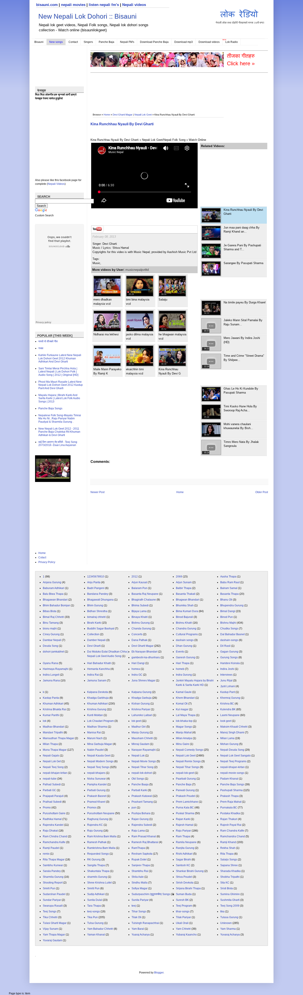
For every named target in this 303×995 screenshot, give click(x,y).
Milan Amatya (184, 738)
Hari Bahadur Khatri (99, 663)
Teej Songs (49, 911)
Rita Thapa (227, 853)
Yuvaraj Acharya (230, 934)
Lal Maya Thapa (185, 715)
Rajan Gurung (140, 819)
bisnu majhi (50, 628)
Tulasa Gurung (229, 917)
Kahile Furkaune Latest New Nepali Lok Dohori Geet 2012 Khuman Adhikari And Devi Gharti (59, 358)
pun (134, 807)
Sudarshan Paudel (54, 894)
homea (136, 669)
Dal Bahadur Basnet (232, 634)
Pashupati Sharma (231, 790)
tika (222, 911)
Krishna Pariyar (141, 709)
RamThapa (138, 848)
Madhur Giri (139, 726)
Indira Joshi (227, 669)
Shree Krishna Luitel (99, 882)
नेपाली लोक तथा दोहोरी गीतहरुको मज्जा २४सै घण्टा (240, 22)
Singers (88, 42)
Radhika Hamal (52, 819)
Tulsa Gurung (95, 923)
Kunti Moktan (95, 715)
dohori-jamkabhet (53, 651)
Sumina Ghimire (230, 894)
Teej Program (184, 905)
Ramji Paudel (51, 848)
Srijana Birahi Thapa (188, 888)
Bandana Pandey (97, 593)
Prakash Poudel (185, 796)
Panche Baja (106, 42)
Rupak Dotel (139, 859)
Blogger (158, 972)
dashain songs (185, 640)
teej (134, 905)
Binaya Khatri (140, 617)
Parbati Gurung (96, 790)
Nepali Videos (56, 183)
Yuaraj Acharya (141, 934)
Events (180, 651)
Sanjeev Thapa (141, 865)
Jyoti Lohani (227, 686)
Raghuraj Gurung (97, 819)
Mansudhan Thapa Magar (58, 738)
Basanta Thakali (185, 593)
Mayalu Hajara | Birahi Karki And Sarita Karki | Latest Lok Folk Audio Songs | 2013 (59, 398)
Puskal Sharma (185, 813)
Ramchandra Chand (232, 836)
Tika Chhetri (50, 917)
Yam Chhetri (183, 928)
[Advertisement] (171, 88)
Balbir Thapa (183, 588)
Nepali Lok (138, 755)
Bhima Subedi (140, 605)
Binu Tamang (51, 622)
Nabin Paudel (95, 749)
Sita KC (224, 882)
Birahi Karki (94, 622)
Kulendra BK (228, 709)
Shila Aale (138, 876)
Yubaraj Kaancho (186, 934)
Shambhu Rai (140, 871)
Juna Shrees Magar (143, 680)
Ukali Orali (182, 923)
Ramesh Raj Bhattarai (145, 842)
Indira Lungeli (51, 674)
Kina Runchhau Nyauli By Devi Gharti (122, 124)
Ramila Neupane (186, 842)
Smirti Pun (49, 888)
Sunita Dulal (94, 899)
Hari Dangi (138, 663)
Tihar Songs (139, 911)
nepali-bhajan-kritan (55, 772)
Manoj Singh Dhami (232, 732)
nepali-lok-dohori (142, 772)
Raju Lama (138, 830)
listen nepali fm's (104, 5)
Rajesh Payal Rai (230, 824)
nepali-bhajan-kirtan (232, 767)
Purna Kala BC (185, 807)
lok (44, 720)
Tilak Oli (136, 917)
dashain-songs (229, 640)
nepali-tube (50, 778)
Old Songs (138, 778)
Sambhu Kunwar (53, 865)
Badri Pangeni (95, 588)
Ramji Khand (228, 842)
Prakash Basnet (96, 796)
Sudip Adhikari (96, 894)
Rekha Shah (227, 848)
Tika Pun (92, 917)
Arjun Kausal (139, 582)
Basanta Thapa (229, 593)
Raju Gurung (95, 830)
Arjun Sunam (184, 582)
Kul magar (182, 709)
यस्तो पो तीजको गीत (48, 341)
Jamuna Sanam (96, 680)
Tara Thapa (94, 905)
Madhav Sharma (97, 726)
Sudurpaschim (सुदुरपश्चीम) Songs (151, 894)
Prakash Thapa (229, 796)
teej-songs (93, 911)
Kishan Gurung (141, 703)
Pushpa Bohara (141, 813)
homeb (180, 669)
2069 (179, 576)
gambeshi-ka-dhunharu (146, 657)
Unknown (226, 923)
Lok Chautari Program (100, 720)
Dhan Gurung (184, 645)
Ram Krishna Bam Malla (101, 836)
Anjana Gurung (52, 582)
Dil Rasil (225, 645)
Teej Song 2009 (229, 905)
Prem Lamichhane (187, 801)
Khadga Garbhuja (98, 697)
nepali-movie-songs (232, 772)
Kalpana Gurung (142, 692)
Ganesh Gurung (185, 657)
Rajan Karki (183, 819)
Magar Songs (184, 726)
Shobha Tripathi (230, 876)
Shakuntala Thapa (98, 871)
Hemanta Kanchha (98, 669)
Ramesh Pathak (96, 842)
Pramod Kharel (96, 801)
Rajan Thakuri (228, 819)
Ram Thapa (183, 836)
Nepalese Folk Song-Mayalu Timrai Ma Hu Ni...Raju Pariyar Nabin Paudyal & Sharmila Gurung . (59, 418)
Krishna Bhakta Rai (54, 709)
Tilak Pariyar (183, 917)
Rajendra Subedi (142, 824)
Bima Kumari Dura (187, 611)
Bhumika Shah (185, 605)
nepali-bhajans (96, 772)
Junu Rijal (226, 680)
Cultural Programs (187, 634)
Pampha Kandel (97, 784)
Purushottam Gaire (54, 813)
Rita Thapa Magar (54, 859)
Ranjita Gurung (185, 848)
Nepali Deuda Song (232, 749)
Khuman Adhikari (53, 703)
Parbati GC (49, 790)
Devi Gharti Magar (122, 114)
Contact (73, 42)
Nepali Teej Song (53, 767)
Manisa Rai (94, 732)
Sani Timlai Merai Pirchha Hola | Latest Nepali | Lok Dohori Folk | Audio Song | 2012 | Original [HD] (58, 371)
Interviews (226, 674)
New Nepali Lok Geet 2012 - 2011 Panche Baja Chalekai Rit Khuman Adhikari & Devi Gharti (59, 432)
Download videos (209, 42)
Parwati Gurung (185, 790)
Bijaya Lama (139, 611)
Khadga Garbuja (142, 697)
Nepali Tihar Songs (187, 767)
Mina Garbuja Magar (99, 744)
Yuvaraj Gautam (52, 940)
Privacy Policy (46, 562)
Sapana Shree (229, 865)
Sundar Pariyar (52, 899)
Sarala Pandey (52, 871)
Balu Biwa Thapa (53, 593)
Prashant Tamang (142, 801)
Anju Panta (93, 582)
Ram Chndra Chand (55, 836)
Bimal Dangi (227, 611)
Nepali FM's (127, 42)
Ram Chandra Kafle (232, 830)
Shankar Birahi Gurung (190, 871)
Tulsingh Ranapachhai (145, 923)
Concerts (137, 634)
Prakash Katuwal (142, 796)
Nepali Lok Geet (143, 114)
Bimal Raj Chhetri (53, 617)
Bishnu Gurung (141, 622)
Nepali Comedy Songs (189, 749)
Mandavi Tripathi (53, 732)
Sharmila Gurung (53, 876)
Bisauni (38, 42)
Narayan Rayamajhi (144, 749)
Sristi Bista (226, 888)
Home (107, 114)
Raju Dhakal (50, 830)
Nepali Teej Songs (98, 767)
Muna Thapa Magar (55, 749)
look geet (225, 720)
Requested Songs (98, 853)
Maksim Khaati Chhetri (234, 726)
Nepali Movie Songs (144, 761)
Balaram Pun (139, 588)
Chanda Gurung (141, 628)
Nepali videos (134, 5)
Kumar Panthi (51, 715)
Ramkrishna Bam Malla (101, 848)
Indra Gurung (184, 674)
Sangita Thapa (96, 865)
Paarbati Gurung (186, 778)
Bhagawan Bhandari (55, 599)
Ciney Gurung (51, 634)
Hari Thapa (182, 663)
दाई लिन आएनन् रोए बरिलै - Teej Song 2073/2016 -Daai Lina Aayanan (57, 443)
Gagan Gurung (229, 651)
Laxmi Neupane (230, 715)
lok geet (136, 720)
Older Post (261, 492)
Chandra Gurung (186, 628)
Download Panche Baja (154, 42)
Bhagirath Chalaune (144, 599)
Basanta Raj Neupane (145, 593)
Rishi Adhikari (184, 853)
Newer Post (97, 492)
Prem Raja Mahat (230, 801)
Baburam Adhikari (53, 588)
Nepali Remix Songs (188, 761)
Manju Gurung (140, 732)
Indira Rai (93, 674)
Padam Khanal (229, 778)
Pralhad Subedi (52, 801)
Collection (93, 634)
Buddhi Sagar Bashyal (100, 628)
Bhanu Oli (226, 599)
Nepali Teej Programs (233, 761)
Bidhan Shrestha (97, 611)
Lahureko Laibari (142, 715)
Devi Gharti (94, 645)
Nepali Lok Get (52, 761)
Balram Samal (228, 588)
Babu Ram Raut (230, 582)
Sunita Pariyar (140, 899)
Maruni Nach (95, 738)
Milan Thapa (50, 744)
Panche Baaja (140, 784)
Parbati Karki (139, 790)
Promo (47, 807)
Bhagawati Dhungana (100, 599)
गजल (40, 348)
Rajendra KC (95, 824)
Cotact (42, 557)
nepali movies (73, 5)
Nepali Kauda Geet (98, 755)
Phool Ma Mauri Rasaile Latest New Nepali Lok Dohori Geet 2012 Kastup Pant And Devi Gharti (60, 385)
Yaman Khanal (96, 934)
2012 (135, 576)
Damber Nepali (96, 640)
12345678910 (95, 576)
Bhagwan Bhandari (187, 599)
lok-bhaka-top (184, 720)
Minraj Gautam (140, 744)
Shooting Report (53, 882)
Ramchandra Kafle (54, 842)
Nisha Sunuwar (96, 778)
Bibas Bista (49, 611)
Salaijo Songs (228, 859)
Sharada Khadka (230, 871)
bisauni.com (47, 5)
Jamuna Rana (51, 680)
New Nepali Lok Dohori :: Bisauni (87, 16)
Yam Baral (138, 928)
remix (46, 853)
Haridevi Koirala (230, 663)
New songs (56, 42)
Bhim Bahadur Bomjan (56, 605)
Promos (91, 807)
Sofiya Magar (140, 888)
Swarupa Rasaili (53, 905)
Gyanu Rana (50, 663)
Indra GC (137, 674)
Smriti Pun (93, 888)
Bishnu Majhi (228, 622)
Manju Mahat (184, 732)
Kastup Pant (227, 692)
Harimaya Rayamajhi (55, 669)
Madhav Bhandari (53, 726)
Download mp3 (183, 42)
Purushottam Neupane (100, 813)
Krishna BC (227, 703)
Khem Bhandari (185, 697)
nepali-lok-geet (185, 772)
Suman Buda (184, 894)
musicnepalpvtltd (137, 269)
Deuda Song (50, 645)
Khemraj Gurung (230, 697)
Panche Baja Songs (50, 408)
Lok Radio (231, 42)
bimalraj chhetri (96, 617)
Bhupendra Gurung (232, 605)
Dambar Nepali (52, 640)
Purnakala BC (228, 807)
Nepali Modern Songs (100, 761)
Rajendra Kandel (53, 824)
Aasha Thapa (228, 576)
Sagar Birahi (183, 859)
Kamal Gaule (184, 692)
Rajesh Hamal (184, 824)
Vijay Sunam (50, 928)
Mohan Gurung (229, 744)
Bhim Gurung (95, 605)
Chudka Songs (229, 628)
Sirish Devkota (184, 882)
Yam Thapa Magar (54, 934)
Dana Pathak (139, 640)
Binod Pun (226, 617)
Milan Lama (227, 738)
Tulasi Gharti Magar (55, 923)
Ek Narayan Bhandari (144, 651)
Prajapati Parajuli (53, 796)
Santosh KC (183, 865)
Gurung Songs (229, 657)
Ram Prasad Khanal (144, 836)
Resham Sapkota (142, 853)
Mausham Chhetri (142, 738)
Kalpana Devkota (97, 692)
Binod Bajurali (184, 617)
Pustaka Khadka (230, 813)
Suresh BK (182, 899)
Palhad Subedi (52, 784)
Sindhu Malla (140, 882)
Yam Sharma (228, 928)
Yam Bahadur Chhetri (100, 928)
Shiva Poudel (184, 876)
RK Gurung (94, 859)
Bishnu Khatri (184, 622)
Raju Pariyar (183, 830)
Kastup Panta (51, 697)
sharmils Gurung (97, 876)
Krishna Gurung (96, 709)
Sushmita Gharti (230, 899)
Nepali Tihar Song (142, 767)
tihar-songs (182, 911)
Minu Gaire (182, 744)
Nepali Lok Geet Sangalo (235, 755)
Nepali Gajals (51, 755)
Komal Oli (182, 703)
